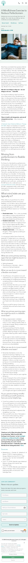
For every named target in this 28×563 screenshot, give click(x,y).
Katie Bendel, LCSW (7, 30)
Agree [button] (12, 557)
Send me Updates (14, 524)
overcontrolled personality (8, 184)
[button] (25, 542)
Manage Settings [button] (13, 554)
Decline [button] (13, 560)
